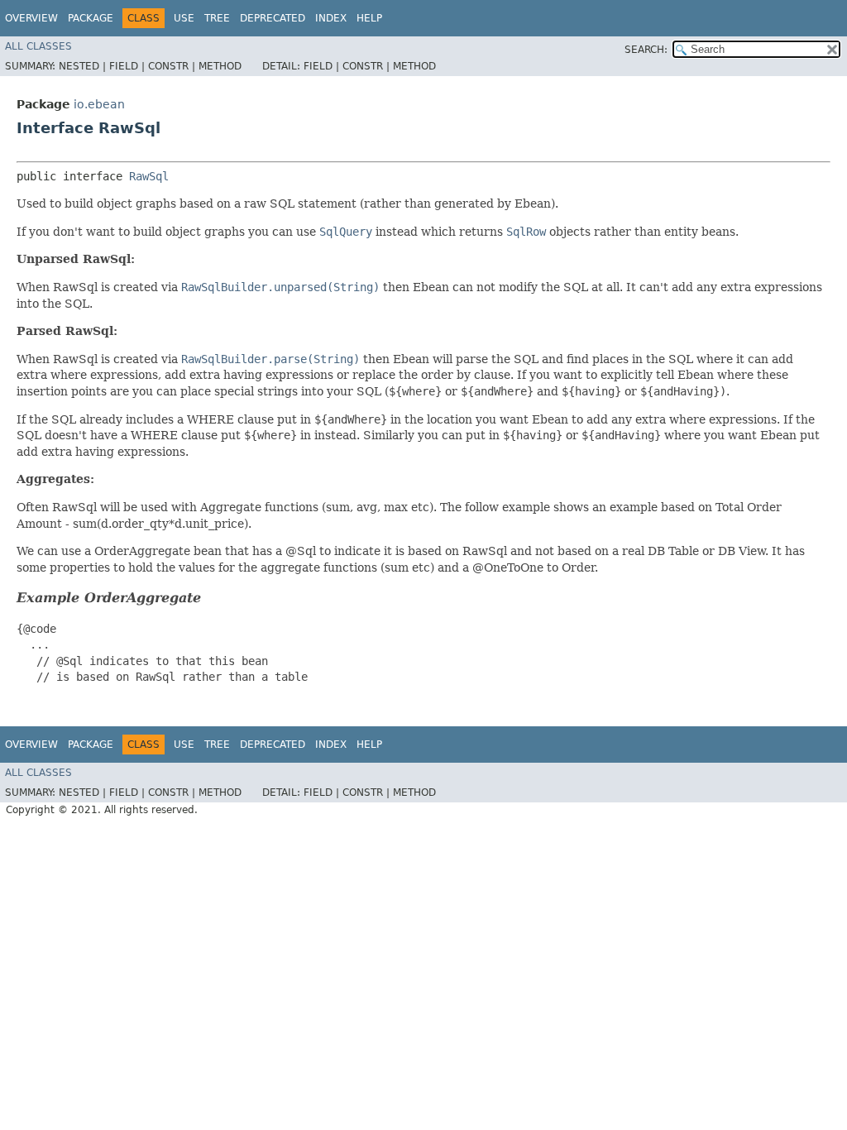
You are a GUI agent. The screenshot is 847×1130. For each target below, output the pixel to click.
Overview (31, 18)
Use (184, 18)
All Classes (38, 46)
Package (90, 18)
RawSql (149, 176)
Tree (217, 18)
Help (369, 18)
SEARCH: (646, 49)
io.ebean (99, 104)
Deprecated (272, 18)
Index (331, 18)
